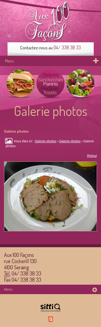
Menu (9, 61)
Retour (92, 156)
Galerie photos (45, 141)
